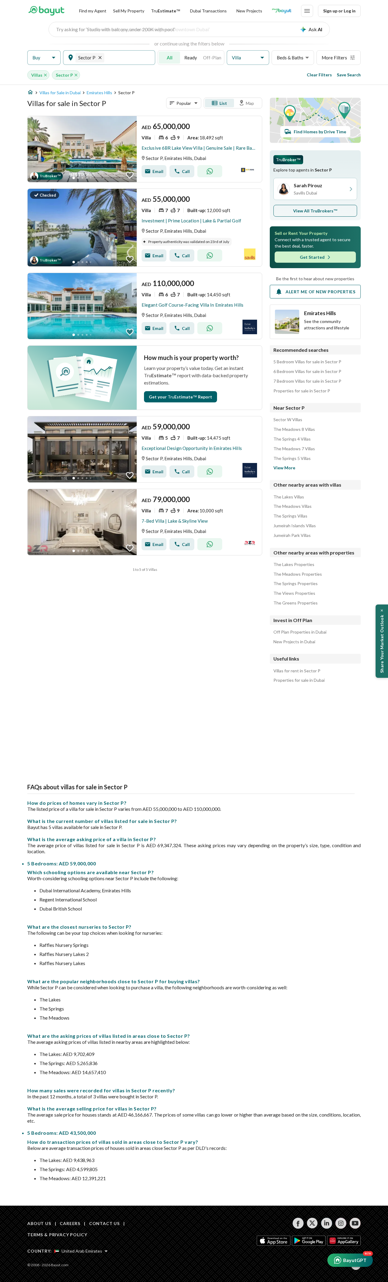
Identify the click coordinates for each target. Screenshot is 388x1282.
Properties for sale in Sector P (301, 390)
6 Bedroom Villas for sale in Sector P (307, 371)
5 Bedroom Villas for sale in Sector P (307, 361)
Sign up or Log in (339, 10)
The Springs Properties (295, 583)
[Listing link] (145, 149)
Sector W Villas (287, 419)
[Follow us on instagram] (340, 1223)
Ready (190, 57)
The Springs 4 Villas (292, 439)
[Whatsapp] (209, 171)
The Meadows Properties (297, 574)
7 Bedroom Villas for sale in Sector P (307, 381)
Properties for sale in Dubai (299, 680)
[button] (43, 57)
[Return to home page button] (46, 11)
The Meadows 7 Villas (294, 448)
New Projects (249, 10)
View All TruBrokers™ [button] (315, 210)
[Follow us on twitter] (312, 1223)
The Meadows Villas (292, 506)
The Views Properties (294, 593)
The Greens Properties (295, 603)
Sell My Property (128, 10)
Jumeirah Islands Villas (294, 525)
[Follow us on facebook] (298, 1223)
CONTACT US (104, 1223)
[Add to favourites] (129, 175)
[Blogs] (281, 11)
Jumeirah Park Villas (292, 535)
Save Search (349, 74)
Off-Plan (212, 57)
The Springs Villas (290, 516)
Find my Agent (92, 10)
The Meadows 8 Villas (294, 429)
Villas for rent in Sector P (296, 670)
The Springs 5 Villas (292, 458)
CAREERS (70, 1223)
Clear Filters (319, 74)
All (169, 57)
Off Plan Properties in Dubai (299, 632)
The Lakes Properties (293, 564)
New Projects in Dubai (294, 641)
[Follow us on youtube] (355, 1223)
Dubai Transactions (208, 10)
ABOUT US (39, 1223)
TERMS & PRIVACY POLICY (57, 1234)
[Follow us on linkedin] (326, 1223)
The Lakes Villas (288, 496)
